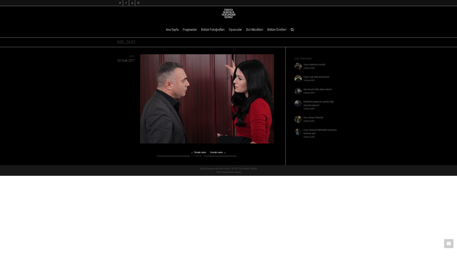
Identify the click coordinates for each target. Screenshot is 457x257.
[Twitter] (120, 3)
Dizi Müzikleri (254, 29)
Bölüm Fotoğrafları (213, 29)
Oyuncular (235, 29)
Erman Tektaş (235, 172)
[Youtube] (132, 3)
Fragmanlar (190, 29)
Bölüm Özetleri (276, 29)
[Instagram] (138, 3)
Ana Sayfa (172, 29)
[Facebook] (126, 3)
